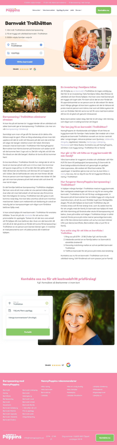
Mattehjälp (71, 392)
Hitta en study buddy (75, 386)
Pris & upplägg (28, 411)
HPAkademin (97, 389)
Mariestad (65, 145)
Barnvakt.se (45, 392)
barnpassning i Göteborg (17, 129)
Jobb (72, 10)
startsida (28, 215)
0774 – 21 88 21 (51, 437)
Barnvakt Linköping (30, 390)
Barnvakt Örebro (9, 420)
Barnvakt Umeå (29, 402)
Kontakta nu (103, 10)
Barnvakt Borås (29, 405)
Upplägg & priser (63, 10)
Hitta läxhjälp (72, 389)
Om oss (78, 10)
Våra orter (36, 10)
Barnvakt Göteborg (10, 408)
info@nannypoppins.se (34, 438)
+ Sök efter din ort (29, 408)
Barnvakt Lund (28, 399)
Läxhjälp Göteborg (100, 386)
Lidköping (101, 142)
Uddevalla (109, 139)
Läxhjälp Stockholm (74, 395)
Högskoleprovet (99, 392)
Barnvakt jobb (28, 414)
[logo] (13, 10)
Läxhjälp (44, 395)
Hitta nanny (45, 386)
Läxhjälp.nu (97, 395)
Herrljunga (91, 142)
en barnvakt (78, 91)
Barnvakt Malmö (9, 411)
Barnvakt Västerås (10, 417)
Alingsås (64, 142)
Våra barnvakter (49, 10)
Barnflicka (7, 396)
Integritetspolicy (29, 417)
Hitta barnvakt (46, 389)
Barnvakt (6, 390)
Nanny (5, 393)
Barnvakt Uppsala (10, 414)
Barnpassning (8, 399)
